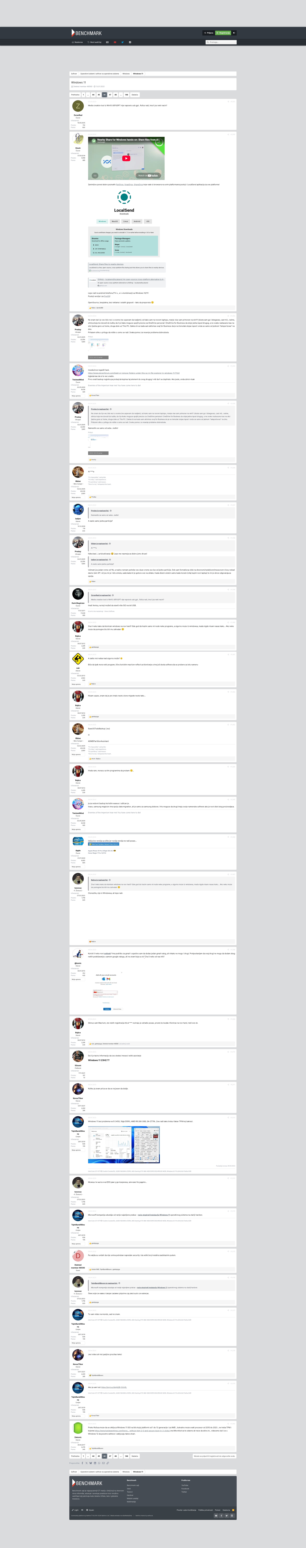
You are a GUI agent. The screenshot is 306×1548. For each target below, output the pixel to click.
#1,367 (233, 874)
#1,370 (232, 1052)
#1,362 (233, 692)
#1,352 (233, 134)
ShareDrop (138, 184)
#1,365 (233, 799)
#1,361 (233, 654)
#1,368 (233, 950)
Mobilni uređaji (132, 1498)
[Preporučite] (228, 101)
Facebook (185, 1489)
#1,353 (232, 316)
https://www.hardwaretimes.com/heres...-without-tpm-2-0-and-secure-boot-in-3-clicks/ (132, 1431)
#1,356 (233, 468)
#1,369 (233, 1019)
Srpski (91, 1510)
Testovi (130, 1492)
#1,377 (233, 1310)
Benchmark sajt (107, 42)
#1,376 (233, 1277)
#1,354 (232, 366)
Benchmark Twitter (122, 42)
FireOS (107, 296)
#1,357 (233, 505)
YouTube (184, 1485)
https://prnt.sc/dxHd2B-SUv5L (114, 1387)
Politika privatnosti (205, 1510)
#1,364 (232, 767)
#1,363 (232, 725)
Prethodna (75, 95)
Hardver (130, 1495)
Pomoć (217, 1510)
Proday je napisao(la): (100, 409)
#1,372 (233, 1117)
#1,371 (233, 1085)
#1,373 (232, 1178)
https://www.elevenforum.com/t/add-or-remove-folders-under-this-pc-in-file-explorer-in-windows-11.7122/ (134, 373)
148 (126, 95)
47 (110, 95)
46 (104, 95)
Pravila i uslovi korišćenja (186, 1510)
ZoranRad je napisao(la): (101, 595)
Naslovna (79, 42)
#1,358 (233, 538)
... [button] (88, 95)
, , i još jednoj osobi (110, 1044)
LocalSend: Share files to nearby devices (106, 264)
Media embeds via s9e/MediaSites (121, 1515)
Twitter (184, 1492)
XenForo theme (140, 1515)
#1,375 (233, 1251)
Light (76, 1510)
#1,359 (233, 589)
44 (93, 95)
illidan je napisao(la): (99, 544)
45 (99, 95)
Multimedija (131, 1502)
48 (116, 95)
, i (105, 1269)
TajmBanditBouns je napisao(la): (104, 1283)
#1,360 (232, 622)
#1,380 (232, 1424)
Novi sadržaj (95, 42)
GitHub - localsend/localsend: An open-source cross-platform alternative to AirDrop (133, 279)
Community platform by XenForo (90, 1515)
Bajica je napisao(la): (99, 880)
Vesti (129, 1489)
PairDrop (119, 184)
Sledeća (135, 95)
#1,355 (233, 403)
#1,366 (233, 837)
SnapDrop (128, 184)
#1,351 (233, 102)
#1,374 (233, 1211)
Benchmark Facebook (130, 42)
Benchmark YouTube (115, 42)
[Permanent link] (110, 1060)
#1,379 (233, 1383)
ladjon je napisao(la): (99, 560)
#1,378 (233, 1350)
